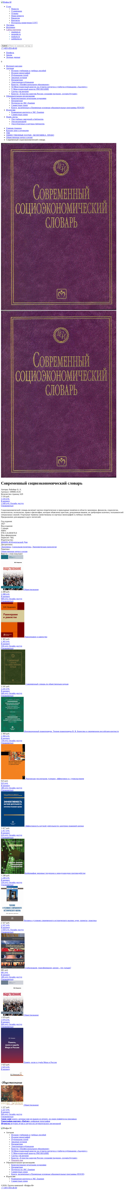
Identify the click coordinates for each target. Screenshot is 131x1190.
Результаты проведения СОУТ (24, 23)
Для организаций (18, 121)
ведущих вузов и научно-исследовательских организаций (31, 1123)
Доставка (10, 25)
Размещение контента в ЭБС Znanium (27, 112)
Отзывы (14, 13)
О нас (8, 6)
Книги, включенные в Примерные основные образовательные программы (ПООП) (47, 108)
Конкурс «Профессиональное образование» (30, 84)
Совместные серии (19, 105)
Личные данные (13, 57)
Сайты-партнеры (13, 30)
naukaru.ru (15, 36)
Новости (15, 9)
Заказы (9, 55)
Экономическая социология (44, 547)
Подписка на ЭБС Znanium (23, 103)
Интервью (10, 27)
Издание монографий (20, 73)
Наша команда (17, 16)
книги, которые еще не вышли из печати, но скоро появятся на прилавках (39, 1119)
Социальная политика (21, 547)
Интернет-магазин (14, 66)
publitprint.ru (16, 39)
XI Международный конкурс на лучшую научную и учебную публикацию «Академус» (49, 87)
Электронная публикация (22, 82)
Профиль (10, 53)
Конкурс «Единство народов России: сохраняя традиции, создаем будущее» (44, 94)
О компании (16, 11)
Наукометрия (17, 80)
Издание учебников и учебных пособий (28, 71)
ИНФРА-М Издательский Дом (14, 542)
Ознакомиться (7, 506)
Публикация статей (19, 75)
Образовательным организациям (20, 96)
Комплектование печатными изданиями (28, 98)
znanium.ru (15, 32)
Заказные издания (19, 77)
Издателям (10, 110)
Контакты (15, 20)
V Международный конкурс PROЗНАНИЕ (30, 89)
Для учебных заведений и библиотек (27, 119)
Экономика (6, 547)
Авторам (10, 68)
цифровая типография (25, 1121)
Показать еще (17, 1160)
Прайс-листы (12, 117)
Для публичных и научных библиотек (28, 124)
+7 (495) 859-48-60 (9, 48)
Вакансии (15, 18)
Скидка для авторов (20, 91)
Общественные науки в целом (14, 551)
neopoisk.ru (16, 34)
